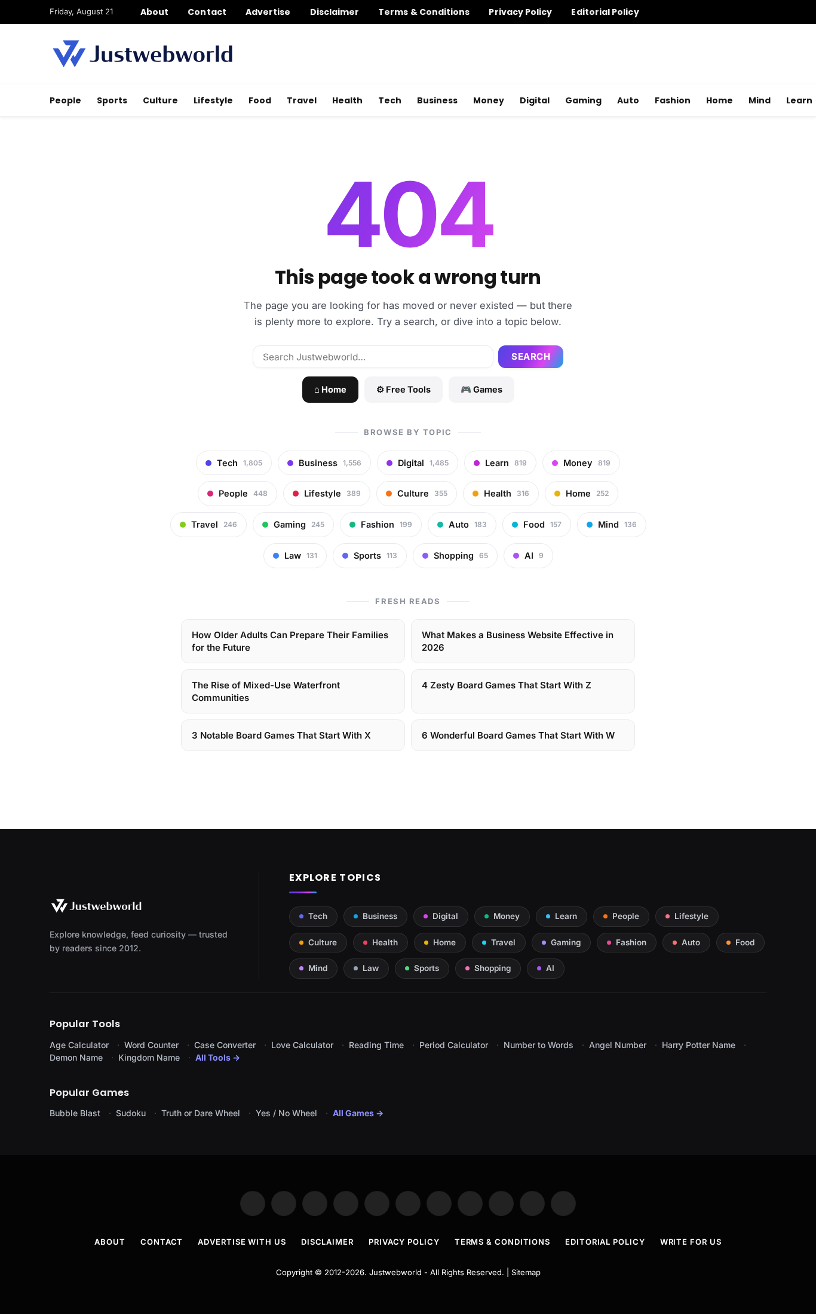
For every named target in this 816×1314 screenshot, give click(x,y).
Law (371, 968)
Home (719, 100)
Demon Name (76, 1057)
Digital (535, 100)
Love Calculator (302, 1045)
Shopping (492, 968)
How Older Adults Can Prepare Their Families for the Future (290, 641)
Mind (759, 100)
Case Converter (225, 1045)
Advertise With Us (242, 1241)
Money (488, 100)
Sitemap (526, 1272)
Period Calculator (453, 1045)
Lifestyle (213, 100)
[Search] (761, 12)
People (65, 100)
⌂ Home (330, 389)
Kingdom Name (149, 1057)
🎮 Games (481, 389)
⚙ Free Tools (403, 389)
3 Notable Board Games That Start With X (281, 735)
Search (530, 356)
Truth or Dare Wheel (200, 1113)
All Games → (358, 1113)
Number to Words (538, 1045)
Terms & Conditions (424, 12)
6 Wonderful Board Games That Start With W (518, 735)
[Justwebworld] (142, 54)
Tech (389, 100)
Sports (112, 100)
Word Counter (151, 1045)
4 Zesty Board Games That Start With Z (506, 685)
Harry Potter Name (698, 1045)
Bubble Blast (75, 1113)
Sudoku (131, 1113)
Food (260, 100)
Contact (207, 12)
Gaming (583, 100)
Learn (566, 916)
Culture (160, 100)
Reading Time (376, 1045)
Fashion (673, 100)
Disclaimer (335, 12)
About (154, 12)
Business (437, 100)
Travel (302, 100)
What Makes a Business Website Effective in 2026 (517, 641)
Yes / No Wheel (286, 1113)
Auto (628, 100)
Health (347, 100)
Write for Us (691, 1241)
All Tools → (217, 1057)
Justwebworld (395, 1272)
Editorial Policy (605, 12)
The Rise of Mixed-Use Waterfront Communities (266, 691)
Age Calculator (79, 1045)
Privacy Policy (520, 12)
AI (550, 968)
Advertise (268, 12)
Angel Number (617, 1045)
